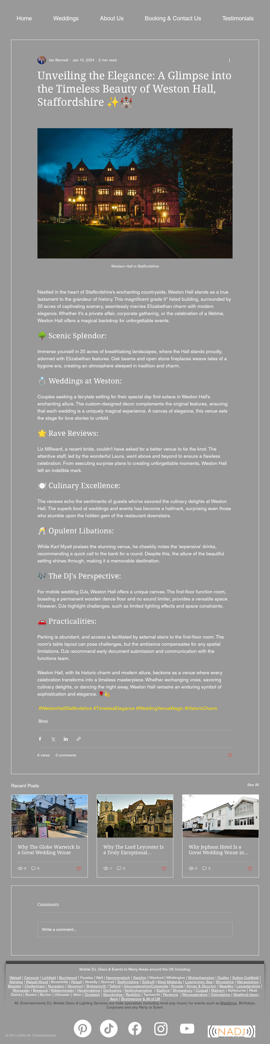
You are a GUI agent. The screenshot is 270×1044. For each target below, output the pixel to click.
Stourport (75, 986)
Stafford (163, 990)
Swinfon (139, 978)
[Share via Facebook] (39, 738)
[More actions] (229, 60)
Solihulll (148, 982)
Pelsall (76, 982)
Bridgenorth (96, 986)
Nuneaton (56, 986)
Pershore (170, 994)
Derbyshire (112, 990)
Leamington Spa (199, 982)
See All (253, 785)
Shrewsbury (182, 990)
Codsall (202, 990)
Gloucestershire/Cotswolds (146, 986)
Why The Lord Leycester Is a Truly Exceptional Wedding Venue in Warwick (133, 849)
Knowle (177, 986)
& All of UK (151, 999)
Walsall (15, 978)
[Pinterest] (82, 1028)
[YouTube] (187, 1028)
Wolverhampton (201, 978)
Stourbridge (113, 994)
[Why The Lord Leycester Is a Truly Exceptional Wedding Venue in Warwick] (135, 816)
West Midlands (169, 982)
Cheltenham (35, 986)
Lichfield (49, 978)
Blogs (43, 721)
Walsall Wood (37, 982)
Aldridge (16, 982)
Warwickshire (248, 982)
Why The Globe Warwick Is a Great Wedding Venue (49, 849)
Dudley (223, 978)
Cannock (31, 978)
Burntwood (68, 978)
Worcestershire (195, 994)
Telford (114, 986)
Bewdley (226, 986)
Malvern (218, 990)
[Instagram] (161, 1028)
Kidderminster (62, 990)
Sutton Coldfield (245, 978)
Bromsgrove (131, 999)
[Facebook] (135, 1028)
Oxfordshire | (221, 994)
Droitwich (92, 994)
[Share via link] (78, 738)
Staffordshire (128, 982)
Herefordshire (88, 990)
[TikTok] (109, 1028)
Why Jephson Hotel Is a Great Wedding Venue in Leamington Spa (216, 849)
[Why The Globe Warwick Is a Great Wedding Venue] (49, 816)
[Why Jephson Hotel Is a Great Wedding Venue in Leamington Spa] (220, 816)
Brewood (40, 990)
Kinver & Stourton (201, 986)
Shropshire (225, 982)
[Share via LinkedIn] (65, 738)
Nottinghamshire (138, 990)
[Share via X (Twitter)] (52, 738)
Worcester (21, 990)
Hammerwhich (118, 978)
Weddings (228, 1003)
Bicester (14, 986)
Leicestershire (248, 986)
